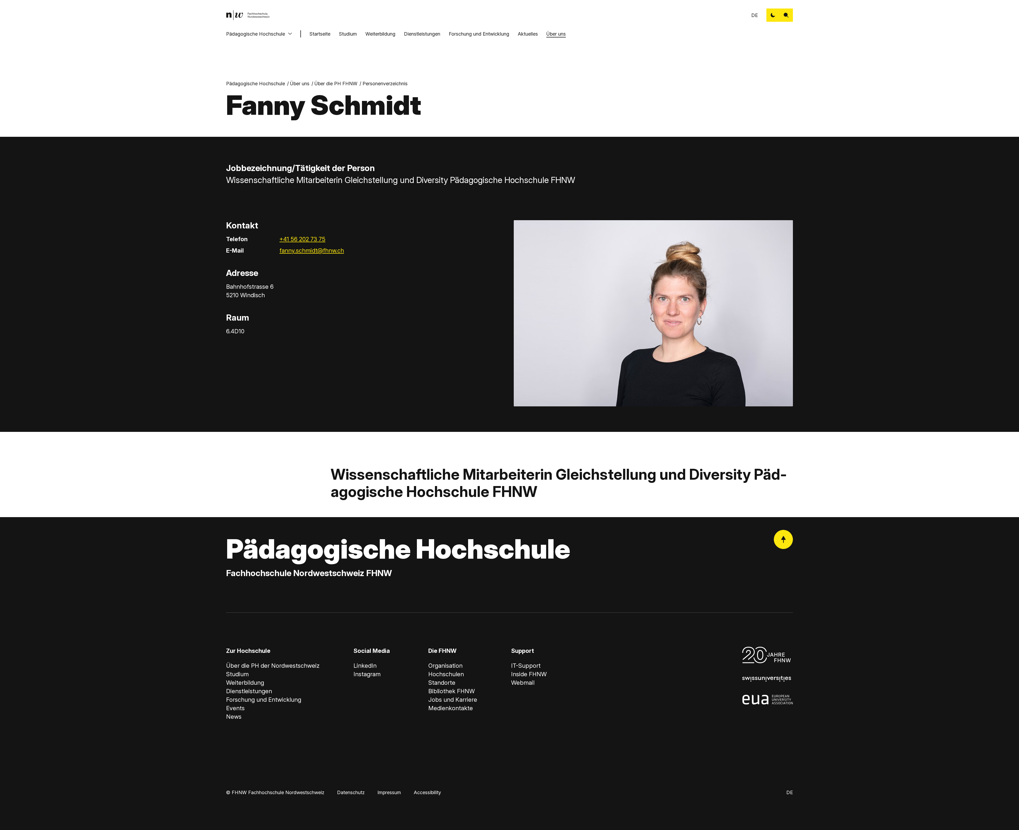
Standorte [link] (441, 682)
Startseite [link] (319, 34)
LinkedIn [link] (365, 665)
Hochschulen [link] (446, 674)
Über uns (556, 34)
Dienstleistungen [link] (249, 691)
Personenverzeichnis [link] (385, 83)
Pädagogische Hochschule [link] (255, 83)
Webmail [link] (522, 682)
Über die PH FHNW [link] (335, 83)
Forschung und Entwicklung (479, 34)
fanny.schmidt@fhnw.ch (311, 250)
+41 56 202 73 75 (302, 239)
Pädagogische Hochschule (255, 34)
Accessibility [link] (427, 792)
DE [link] (754, 15)
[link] (248, 15)
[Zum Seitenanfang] (783, 539)
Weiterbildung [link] (245, 682)
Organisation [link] (445, 665)
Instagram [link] (367, 674)
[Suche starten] (786, 15)
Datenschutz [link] (351, 792)
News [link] (233, 716)
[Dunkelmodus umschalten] (773, 15)
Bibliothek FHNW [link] (451, 691)
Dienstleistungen (422, 34)
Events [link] (235, 708)
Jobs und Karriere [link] (452, 699)
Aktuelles (528, 34)
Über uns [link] (299, 83)
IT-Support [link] (526, 665)
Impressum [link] (389, 792)
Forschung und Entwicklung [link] (263, 699)
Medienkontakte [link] (450, 708)
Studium (348, 34)
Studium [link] (237, 674)
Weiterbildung (380, 34)
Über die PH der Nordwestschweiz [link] (272, 665)
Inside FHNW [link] (529, 674)
